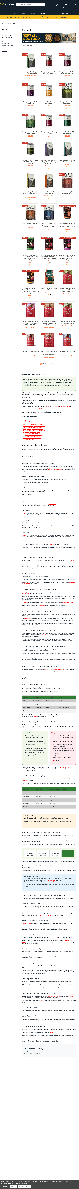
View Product (30, 59)
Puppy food (43, 634)
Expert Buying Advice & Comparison (31, 432)
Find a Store (57, 7)
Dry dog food (25, 448)
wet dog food (72, 560)
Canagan (59, 767)
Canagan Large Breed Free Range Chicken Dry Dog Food (30, 193)
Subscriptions (54, 11)
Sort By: (23, 45)
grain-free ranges (27, 618)
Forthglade (32, 522)
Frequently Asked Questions (29, 439)
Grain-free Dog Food (7, 36)
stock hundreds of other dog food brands (41, 552)
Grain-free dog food (26, 923)
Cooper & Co (25, 513)
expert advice (48, 984)
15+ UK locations (46, 674)
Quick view (29, 61)
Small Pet (15, 12)
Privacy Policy (23, 1183)
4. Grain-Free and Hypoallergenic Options (32, 427)
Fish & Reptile (23, 12)
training (71, 996)
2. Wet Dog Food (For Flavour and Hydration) (33, 424)
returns (51, 1032)
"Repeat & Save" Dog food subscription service (55, 669)
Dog (3, 11)
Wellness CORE (66, 767)
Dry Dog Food (5, 32)
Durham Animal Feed (7, 45)
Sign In (64, 7)
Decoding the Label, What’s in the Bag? (33, 435)
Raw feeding (25, 602)
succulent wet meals (65, 406)
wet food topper (50, 881)
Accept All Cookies (24, 1186)
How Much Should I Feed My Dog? (32, 436)
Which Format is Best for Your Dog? (33, 433)
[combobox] (30, 5)
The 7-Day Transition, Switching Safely (32, 438)
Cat (8, 11)
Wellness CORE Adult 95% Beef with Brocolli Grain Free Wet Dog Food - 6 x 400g (49, 256)
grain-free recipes (52, 504)
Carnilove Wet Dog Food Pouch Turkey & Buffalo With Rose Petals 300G (30, 323)
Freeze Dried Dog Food (8, 37)
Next (74, 363)
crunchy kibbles (55, 406)
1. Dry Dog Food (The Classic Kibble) (31, 420)
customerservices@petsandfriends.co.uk (62, 17)
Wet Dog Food (5, 34)
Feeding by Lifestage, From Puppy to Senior (33, 429)
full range (31, 987)
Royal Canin (24, 535)
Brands (75, 11)
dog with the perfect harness (38, 1037)
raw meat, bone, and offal (68, 602)
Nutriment (42, 605)
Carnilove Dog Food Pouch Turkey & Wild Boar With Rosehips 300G (49, 323)
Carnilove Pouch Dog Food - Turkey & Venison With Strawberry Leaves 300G (49, 353)
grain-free (62, 490)
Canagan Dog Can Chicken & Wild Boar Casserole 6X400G (30, 162)
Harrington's (51, 544)
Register (68, 7)
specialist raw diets (26, 408)
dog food (47, 406)
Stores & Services (65, 12)
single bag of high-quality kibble (55, 469)
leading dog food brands (42, 408)
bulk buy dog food (54, 937)
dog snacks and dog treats (54, 996)
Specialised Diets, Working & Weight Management (34, 430)
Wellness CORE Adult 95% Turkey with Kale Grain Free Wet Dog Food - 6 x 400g (67, 225)
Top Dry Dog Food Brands (30, 423)
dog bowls (43, 1000)
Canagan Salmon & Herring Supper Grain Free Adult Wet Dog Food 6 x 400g (49, 225)
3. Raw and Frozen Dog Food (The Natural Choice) (34, 426)
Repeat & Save (31, 387)
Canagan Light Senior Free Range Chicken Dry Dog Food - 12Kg (49, 162)
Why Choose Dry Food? (30, 421)
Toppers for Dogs (6, 39)
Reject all (13, 1186)
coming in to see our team (45, 915)
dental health (48, 459)
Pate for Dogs (5, 41)
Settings (5, 1186)
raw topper (35, 716)
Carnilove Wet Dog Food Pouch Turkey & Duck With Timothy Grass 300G (67, 290)
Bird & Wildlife (43, 12)
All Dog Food (5, 43)
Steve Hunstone (28, 1051)
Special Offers (33, 12)
